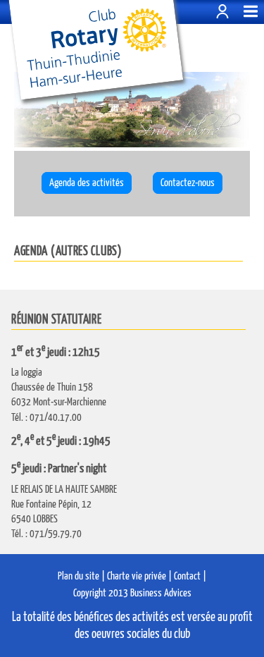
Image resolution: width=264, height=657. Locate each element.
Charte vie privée (136, 576)
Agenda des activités (86, 183)
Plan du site (78, 576)
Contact (187, 576)
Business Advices (160, 593)
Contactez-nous (188, 183)
